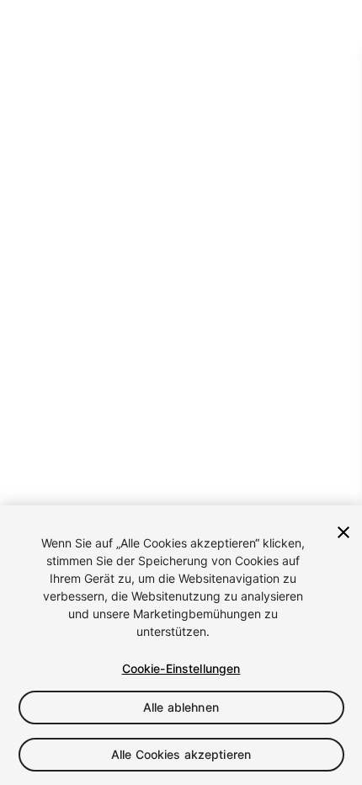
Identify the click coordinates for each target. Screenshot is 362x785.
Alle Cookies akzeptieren (181, 754)
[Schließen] (343, 532)
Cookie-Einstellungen (181, 668)
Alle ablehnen (181, 707)
